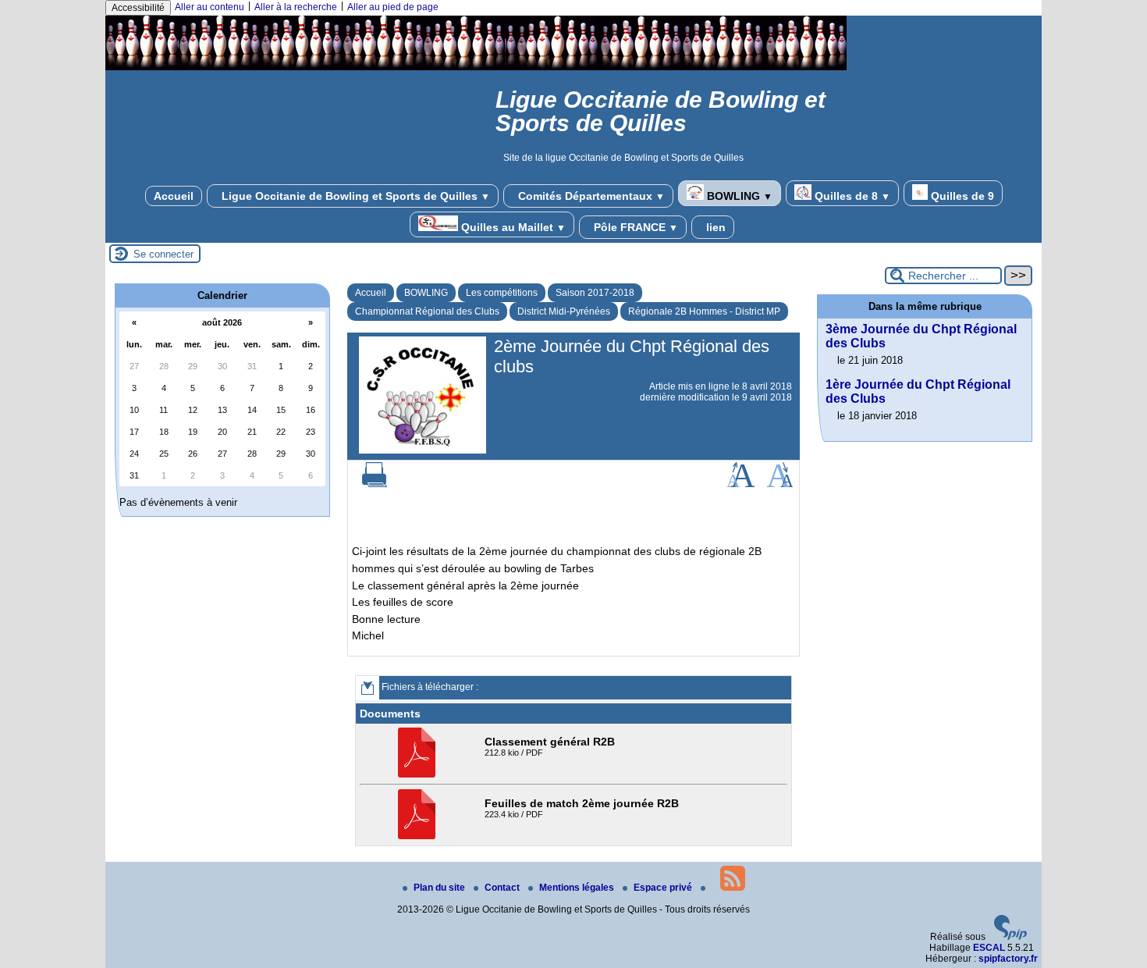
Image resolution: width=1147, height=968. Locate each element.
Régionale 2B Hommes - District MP (704, 311)
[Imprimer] (374, 484)
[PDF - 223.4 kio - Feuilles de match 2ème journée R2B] (419, 836)
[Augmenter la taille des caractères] (740, 484)
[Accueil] (476, 67)
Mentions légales (577, 887)
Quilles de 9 (961, 196)
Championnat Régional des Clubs (427, 311)
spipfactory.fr (1008, 958)
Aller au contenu (209, 7)
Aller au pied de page (393, 7)
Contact (503, 887)
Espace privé (664, 887)
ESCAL (989, 947)
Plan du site (440, 887)
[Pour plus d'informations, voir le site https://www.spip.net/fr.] (1010, 936)
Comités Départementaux (590, 196)
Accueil (174, 196)
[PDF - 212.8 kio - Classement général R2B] (419, 774)
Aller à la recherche (295, 7)
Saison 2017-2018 (595, 292)
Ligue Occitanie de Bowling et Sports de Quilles (354, 196)
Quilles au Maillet (512, 227)
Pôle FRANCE (634, 227)
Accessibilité (138, 7)
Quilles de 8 (850, 196)
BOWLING (738, 196)
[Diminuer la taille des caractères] (780, 484)
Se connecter (163, 254)
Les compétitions (502, 292)
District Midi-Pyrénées (563, 311)
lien (714, 227)
